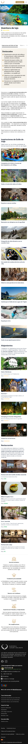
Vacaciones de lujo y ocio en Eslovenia (10, 701)
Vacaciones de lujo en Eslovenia (14, 742)
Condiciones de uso (11, 728)
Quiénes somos (4, 721)
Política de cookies (20, 734)
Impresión (3, 737)
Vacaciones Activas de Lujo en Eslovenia (10, 699)
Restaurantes (4, 713)
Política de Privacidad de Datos (8, 731)
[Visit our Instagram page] (6, 661)
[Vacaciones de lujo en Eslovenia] (14, 647)
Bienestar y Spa (4, 715)
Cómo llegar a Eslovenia (6, 711)
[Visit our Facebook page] (2, 661)
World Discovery (17, 689)
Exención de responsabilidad (7, 734)
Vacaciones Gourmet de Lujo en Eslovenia (10, 697)
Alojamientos (4, 709)
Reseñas (3, 728)
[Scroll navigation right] (27, 45)
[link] (14, 674)
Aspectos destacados (6, 707)
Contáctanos (20, 2)
